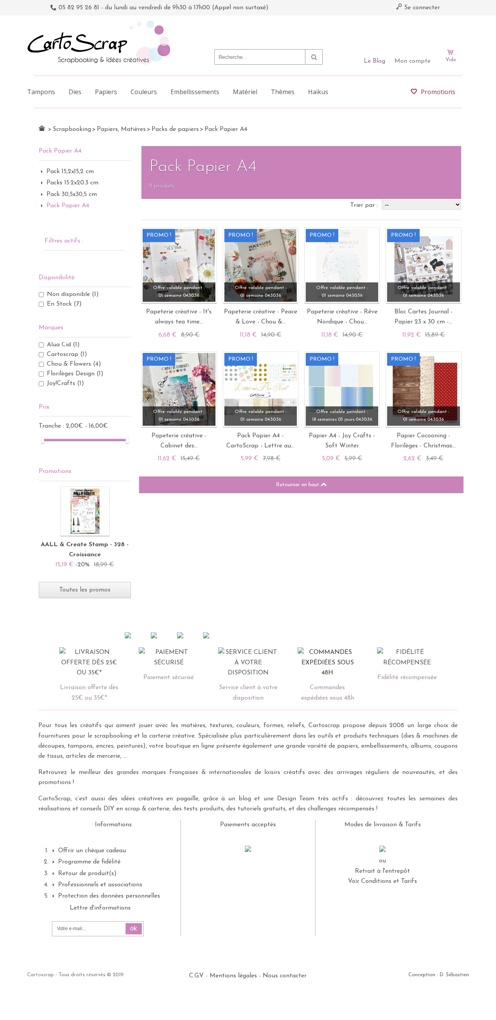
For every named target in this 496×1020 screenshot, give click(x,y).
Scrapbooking (72, 129)
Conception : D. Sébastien (438, 974)
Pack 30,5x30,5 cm (71, 194)
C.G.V (196, 976)
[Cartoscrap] (101, 23)
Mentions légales (233, 976)
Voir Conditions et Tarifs (382, 881)
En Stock (64, 304)
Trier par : (365, 205)
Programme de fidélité (89, 862)
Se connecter (421, 8)
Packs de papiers (175, 129)
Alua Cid (63, 345)
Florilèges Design (75, 374)
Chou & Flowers (74, 364)
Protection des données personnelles (109, 896)
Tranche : (52, 426)
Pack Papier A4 (67, 206)
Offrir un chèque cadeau (92, 851)
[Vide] (450, 30)
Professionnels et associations (100, 885)
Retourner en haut (298, 485)
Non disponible (73, 294)
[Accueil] (42, 128)
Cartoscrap (67, 354)
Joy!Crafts (65, 383)
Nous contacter (285, 976)
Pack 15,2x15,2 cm (70, 172)
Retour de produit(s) (87, 873)
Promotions (55, 471)
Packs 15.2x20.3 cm (72, 183)
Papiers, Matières (121, 129)
